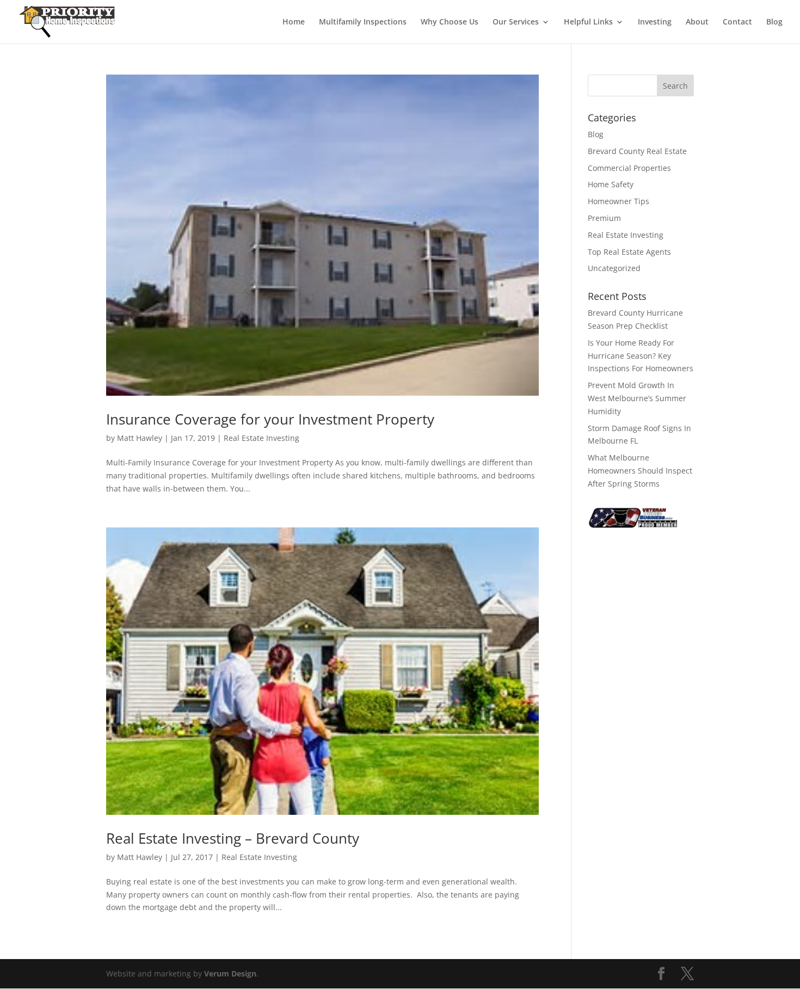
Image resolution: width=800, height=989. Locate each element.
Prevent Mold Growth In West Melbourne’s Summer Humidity (637, 398)
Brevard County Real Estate (637, 151)
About (697, 22)
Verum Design (230, 973)
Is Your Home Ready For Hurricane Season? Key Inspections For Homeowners (640, 355)
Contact (737, 22)
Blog (774, 22)
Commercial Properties (629, 168)
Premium (604, 218)
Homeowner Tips (618, 201)
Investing (655, 22)
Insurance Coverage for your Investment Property (270, 419)
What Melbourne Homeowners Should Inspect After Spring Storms (640, 470)
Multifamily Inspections (363, 22)
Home (293, 22)
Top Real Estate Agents (629, 252)
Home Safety (610, 184)
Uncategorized (614, 268)
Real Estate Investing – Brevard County (232, 838)
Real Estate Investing (261, 438)
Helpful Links (588, 22)
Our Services (516, 22)
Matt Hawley (139, 438)
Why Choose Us (449, 22)
